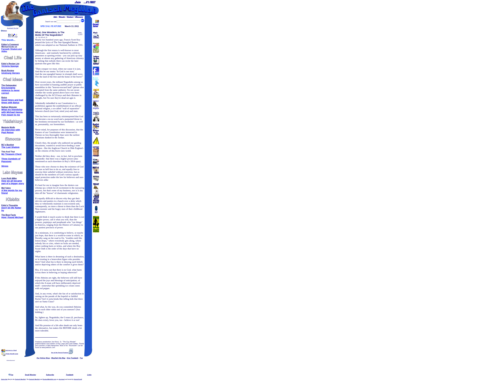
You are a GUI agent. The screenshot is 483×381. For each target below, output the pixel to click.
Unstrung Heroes (10, 73)
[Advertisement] (52, 367)
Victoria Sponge (10, 66)
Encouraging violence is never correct (10, 90)
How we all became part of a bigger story (12, 182)
